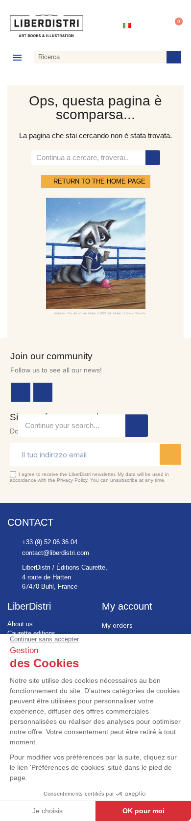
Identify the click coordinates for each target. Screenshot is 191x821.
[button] (174, 26)
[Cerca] (174, 57)
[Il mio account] (151, 26)
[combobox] (98, 57)
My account (127, 606)
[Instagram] (43, 392)
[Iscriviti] (170, 454)
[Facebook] (20, 392)
